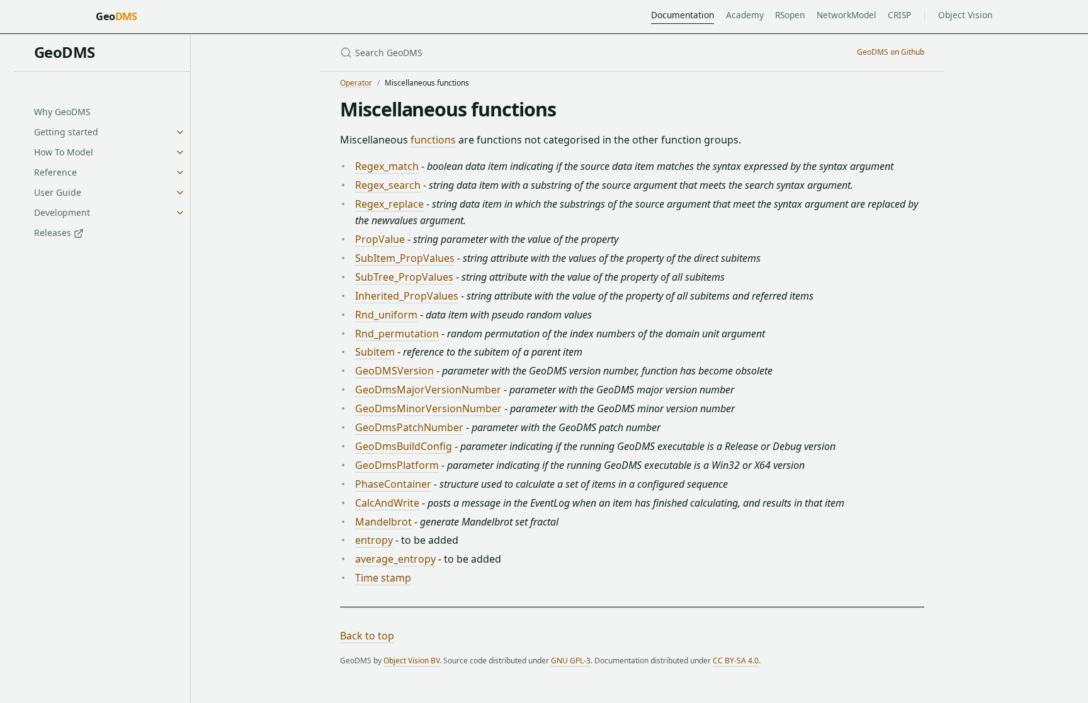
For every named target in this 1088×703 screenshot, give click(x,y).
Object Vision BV (411, 660)
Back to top (367, 636)
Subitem (375, 352)
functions (433, 140)
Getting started (66, 132)
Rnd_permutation (397, 333)
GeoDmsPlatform (397, 465)
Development (62, 212)
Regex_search (388, 185)
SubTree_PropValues (404, 277)
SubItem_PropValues (405, 258)
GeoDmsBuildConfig (403, 446)
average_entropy (395, 559)
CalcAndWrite (387, 503)
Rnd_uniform (386, 315)
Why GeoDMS (62, 112)
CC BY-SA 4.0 (736, 660)
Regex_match (387, 166)
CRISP (899, 15)
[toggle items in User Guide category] (180, 193)
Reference (55, 172)
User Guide (57, 192)
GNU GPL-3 (571, 660)
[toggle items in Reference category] (180, 172)
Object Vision (965, 15)
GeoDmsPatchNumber (409, 427)
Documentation (682, 15)
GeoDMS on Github (890, 52)
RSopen (790, 15)
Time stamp (383, 578)
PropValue (380, 239)
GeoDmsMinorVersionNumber (428, 408)
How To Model (63, 152)
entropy (374, 540)
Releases (54, 233)
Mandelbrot (383, 522)
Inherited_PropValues (406, 296)
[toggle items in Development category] (180, 213)
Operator (356, 82)
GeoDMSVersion (394, 371)
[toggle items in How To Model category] (180, 152)
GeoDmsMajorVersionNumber (428, 389)
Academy (745, 15)
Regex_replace (389, 204)
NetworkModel (846, 15)
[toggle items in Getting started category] (180, 132)
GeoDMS (64, 52)
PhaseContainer (393, 484)
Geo (116, 16)
